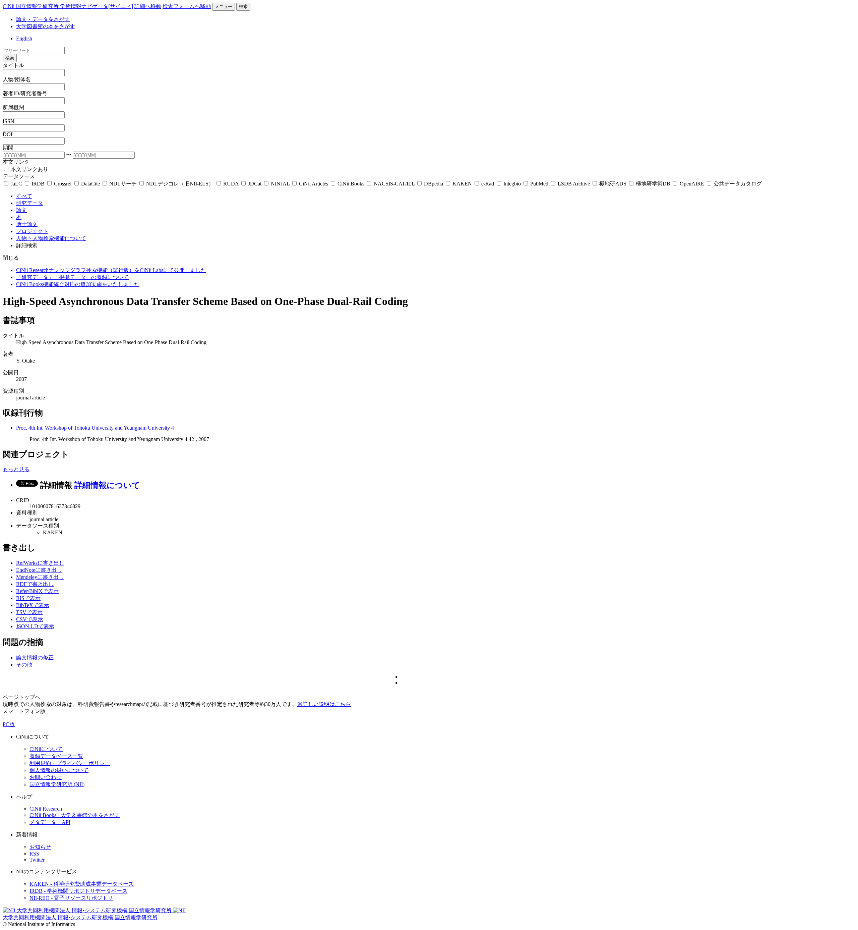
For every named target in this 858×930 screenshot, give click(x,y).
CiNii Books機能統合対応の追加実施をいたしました (77, 284)
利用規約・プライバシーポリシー (69, 763)
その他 (24, 664)
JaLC (16, 183)
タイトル (13, 65)
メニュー (223, 6)
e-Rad (487, 183)
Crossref (63, 183)
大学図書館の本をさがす (45, 26)
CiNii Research (45, 809)
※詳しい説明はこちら (324, 704)
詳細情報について (107, 485)
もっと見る (16, 469)
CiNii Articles (313, 183)
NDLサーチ (123, 183)
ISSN (8, 121)
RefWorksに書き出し (40, 563)
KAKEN (462, 183)
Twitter (37, 860)
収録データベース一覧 (56, 756)
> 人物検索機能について (57, 238)
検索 (243, 6)
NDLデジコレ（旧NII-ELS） (180, 183)
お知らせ (40, 847)
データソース (19, 176)
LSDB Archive (573, 183)
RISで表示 (28, 598)
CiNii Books (351, 183)
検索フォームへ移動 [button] (187, 6)
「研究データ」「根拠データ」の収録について (72, 277)
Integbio (512, 183)
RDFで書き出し (35, 584)
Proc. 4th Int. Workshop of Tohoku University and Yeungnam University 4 (95, 428)
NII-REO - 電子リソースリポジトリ (71, 898)
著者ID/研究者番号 (25, 93)
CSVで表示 (29, 619)
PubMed (539, 183)
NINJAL (280, 183)
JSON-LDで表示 (35, 626)
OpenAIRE (692, 183)
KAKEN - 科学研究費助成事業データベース (81, 884)
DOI (7, 134)
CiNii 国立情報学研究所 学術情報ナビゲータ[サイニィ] (68, 6)
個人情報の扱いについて (58, 770)
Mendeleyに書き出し (40, 577)
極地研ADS (613, 183)
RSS (34, 854)
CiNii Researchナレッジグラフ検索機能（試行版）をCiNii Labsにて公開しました (111, 270)
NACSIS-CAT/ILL (394, 183)
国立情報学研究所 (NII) (56, 784)
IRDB (38, 183)
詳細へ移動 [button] (147, 6)
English (24, 38)
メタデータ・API (49, 822)
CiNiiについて (46, 749)
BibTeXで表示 (32, 605)
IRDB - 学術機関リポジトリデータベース (78, 891)
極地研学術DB (653, 183)
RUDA (231, 183)
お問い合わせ (45, 777)
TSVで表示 (29, 612)
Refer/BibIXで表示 (37, 591)
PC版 (9, 724)
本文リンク (16, 162)
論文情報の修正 (35, 657)
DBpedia (433, 183)
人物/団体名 (17, 79)
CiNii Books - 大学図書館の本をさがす (74, 815)
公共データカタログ (737, 183)
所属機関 (13, 107)
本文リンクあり (28, 169)
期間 (8, 148)
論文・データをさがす (43, 19)
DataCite (90, 183)
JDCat (255, 183)
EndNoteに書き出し (39, 570)
